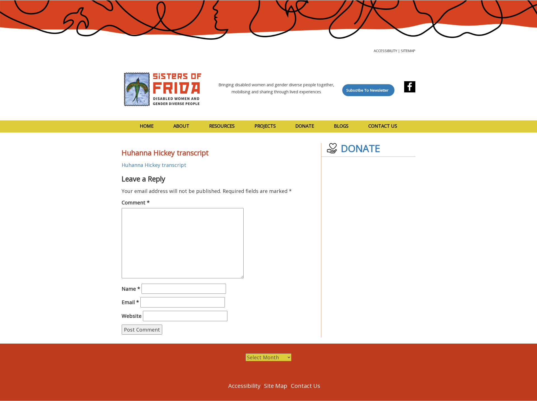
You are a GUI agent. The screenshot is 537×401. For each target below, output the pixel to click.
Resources (222, 126)
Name (131, 288)
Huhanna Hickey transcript (154, 165)
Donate (304, 126)
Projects (265, 126)
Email (130, 302)
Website (132, 316)
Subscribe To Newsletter (367, 90)
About (181, 126)
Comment (136, 202)
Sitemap (408, 50)
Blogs (341, 126)
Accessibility (385, 50)
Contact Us (382, 126)
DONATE (360, 148)
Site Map (275, 386)
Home (147, 126)
